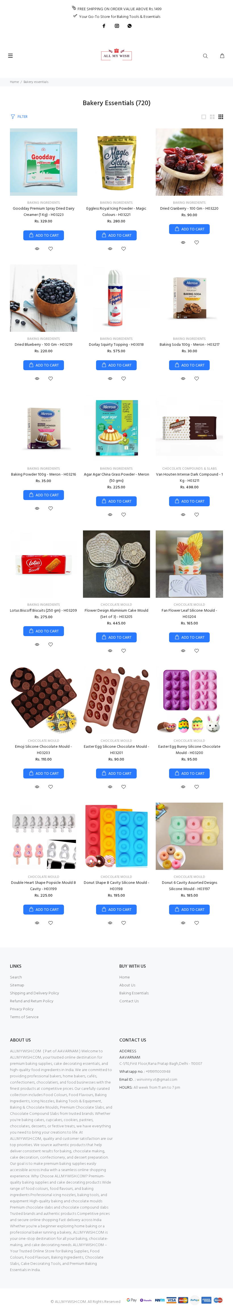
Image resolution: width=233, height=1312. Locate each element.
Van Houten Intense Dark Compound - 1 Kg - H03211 (189, 477)
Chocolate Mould (116, 605)
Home (14, 82)
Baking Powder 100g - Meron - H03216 (43, 474)
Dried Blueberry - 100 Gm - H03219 (43, 344)
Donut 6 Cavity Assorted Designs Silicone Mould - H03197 (189, 886)
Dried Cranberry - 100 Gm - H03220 (189, 208)
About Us (127, 985)
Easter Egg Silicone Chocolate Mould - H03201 (116, 750)
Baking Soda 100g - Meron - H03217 (189, 344)
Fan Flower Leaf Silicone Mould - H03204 (189, 613)
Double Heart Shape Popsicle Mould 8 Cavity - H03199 (43, 886)
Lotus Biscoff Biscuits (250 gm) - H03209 (43, 610)
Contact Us (129, 1001)
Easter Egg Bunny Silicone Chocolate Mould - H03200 (189, 750)
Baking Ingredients (43, 203)
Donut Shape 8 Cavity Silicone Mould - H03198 (116, 886)
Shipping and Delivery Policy (34, 993)
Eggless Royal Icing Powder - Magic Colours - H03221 (116, 211)
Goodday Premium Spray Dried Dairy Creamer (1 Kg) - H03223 (43, 211)
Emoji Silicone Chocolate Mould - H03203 (43, 750)
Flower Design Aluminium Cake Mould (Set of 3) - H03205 (116, 613)
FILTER (23, 117)
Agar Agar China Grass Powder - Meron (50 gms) (116, 477)
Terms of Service (24, 1017)
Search (16, 977)
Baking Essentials (134, 993)
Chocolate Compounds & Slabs (189, 469)
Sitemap (17, 985)
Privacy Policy (22, 1009)
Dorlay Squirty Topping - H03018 (116, 344)
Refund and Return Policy (31, 1001)
